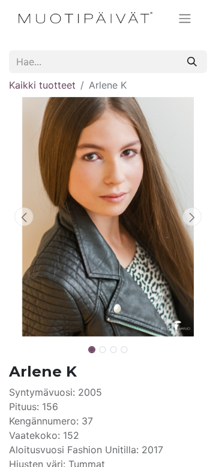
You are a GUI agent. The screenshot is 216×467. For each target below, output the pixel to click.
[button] (24, 217)
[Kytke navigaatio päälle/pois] (184, 18)
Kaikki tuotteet (42, 85)
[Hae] (192, 61)
